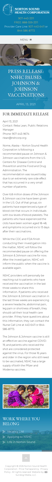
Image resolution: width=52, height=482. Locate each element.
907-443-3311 (26, 18)
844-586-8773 (26, 30)
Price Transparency (29, 469)
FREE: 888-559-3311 (26, 22)
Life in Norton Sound (21, 442)
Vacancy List (15, 431)
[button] (26, 39)
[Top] (26, 458)
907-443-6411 (36, 26)
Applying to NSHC (19, 437)
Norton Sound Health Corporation (26, 9)
